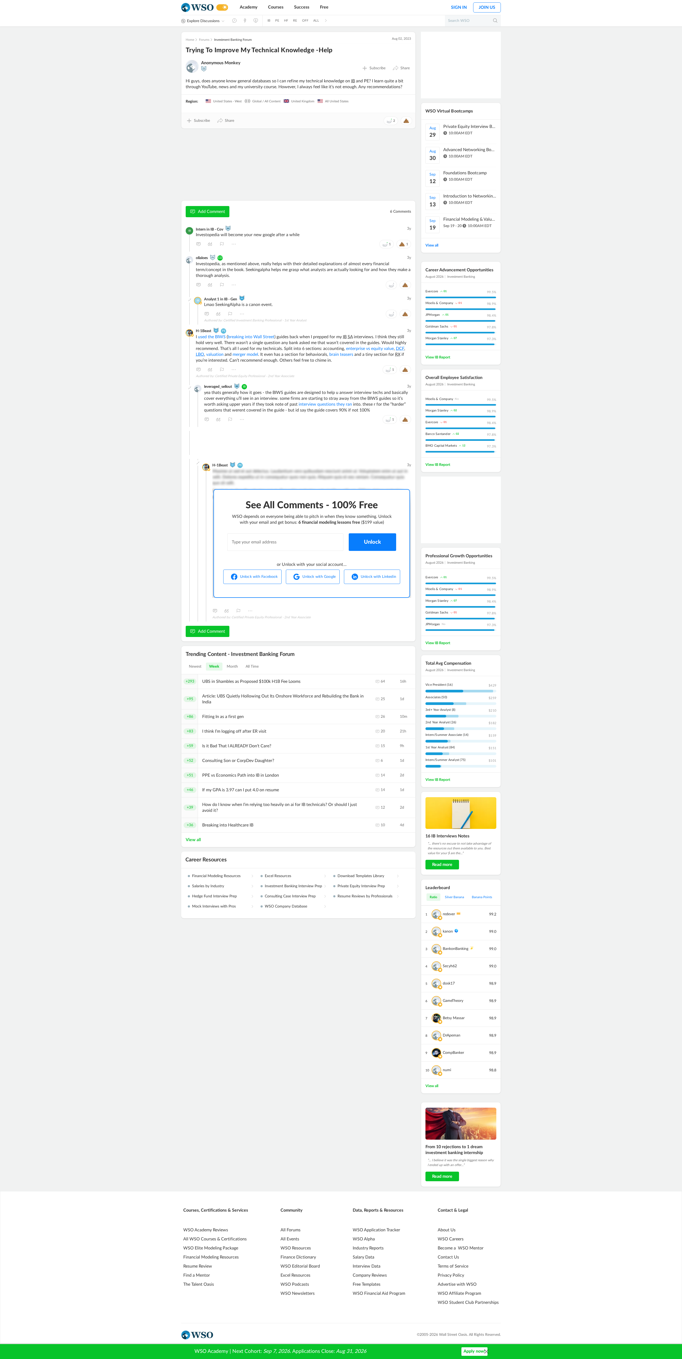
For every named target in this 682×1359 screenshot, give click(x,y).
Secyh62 (450, 966)
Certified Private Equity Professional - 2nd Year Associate (254, 376)
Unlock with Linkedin (378, 577)
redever (449, 914)
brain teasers (341, 354)
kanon (448, 931)
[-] (189, 300)
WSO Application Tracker (376, 1230)
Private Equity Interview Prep (361, 886)
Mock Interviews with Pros (214, 906)
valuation (215, 354)
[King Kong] (242, 298)
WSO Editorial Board (300, 1266)
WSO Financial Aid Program (379, 1293)
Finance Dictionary (298, 1257)
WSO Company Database (286, 906)
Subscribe (377, 68)
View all (193, 840)
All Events (290, 1239)
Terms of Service (453, 1266)
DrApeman (451, 1035)
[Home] (197, 7)
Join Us (487, 7)
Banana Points (482, 897)
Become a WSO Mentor (461, 1248)
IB (268, 20)
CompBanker (453, 1053)
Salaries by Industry (208, 886)
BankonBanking (455, 949)
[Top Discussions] (245, 21)
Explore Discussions (203, 21)
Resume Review (197, 1266)
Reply (198, 244)
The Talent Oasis (198, 1284)
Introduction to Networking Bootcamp (470, 196)
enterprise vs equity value (370, 348)
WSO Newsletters (298, 1293)
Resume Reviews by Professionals (365, 896)
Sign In (459, 7)
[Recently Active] (234, 21)
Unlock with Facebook (259, 577)
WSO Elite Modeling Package (210, 1248)
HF (286, 20)
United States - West (227, 101)
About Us (447, 1230)
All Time (252, 666)
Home (190, 39)
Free (324, 7)
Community (291, 1210)
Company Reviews (370, 1275)
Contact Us (448, 1257)
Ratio (433, 897)
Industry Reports (368, 1248)
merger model (245, 354)
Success (301, 7)
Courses (275, 7)
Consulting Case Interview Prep (290, 896)
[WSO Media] (256, 21)
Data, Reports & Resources (378, 1210)
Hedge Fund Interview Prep (214, 896)
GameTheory (453, 1001)
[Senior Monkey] (228, 228)
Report (222, 244)
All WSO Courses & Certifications (215, 1239)
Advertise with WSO (457, 1284)
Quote (210, 244)
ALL (316, 20)
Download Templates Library (361, 876)
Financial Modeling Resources (216, 876)
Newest (195, 666)
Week (214, 666)
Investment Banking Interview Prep (293, 886)
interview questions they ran (325, 404)
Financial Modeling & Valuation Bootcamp (470, 219)
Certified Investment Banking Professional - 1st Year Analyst (264, 320)
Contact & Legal (453, 1210)
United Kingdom (302, 101)
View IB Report (437, 357)
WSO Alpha (364, 1239)
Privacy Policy (451, 1275)
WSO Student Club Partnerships (468, 1302)
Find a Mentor (196, 1275)
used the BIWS (212, 337)
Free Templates (366, 1284)
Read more (442, 864)
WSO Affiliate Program (459, 1293)
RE (295, 20)
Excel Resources (278, 876)
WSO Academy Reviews (205, 1230)
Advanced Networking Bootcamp (470, 150)
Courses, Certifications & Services (215, 1210)
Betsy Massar (454, 1018)
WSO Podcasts (295, 1284)
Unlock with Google (319, 577)
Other (233, 244)
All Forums (291, 1230)
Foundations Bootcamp (465, 173)
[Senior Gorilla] (216, 330)
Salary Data (363, 1257)
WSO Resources (296, 1248)
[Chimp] (203, 69)
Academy (248, 7)
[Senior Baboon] (236, 386)
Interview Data (366, 1266)
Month (232, 666)
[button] (401, 68)
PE (277, 20)
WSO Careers (451, 1239)
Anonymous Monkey (220, 63)
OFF (305, 20)
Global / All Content (266, 101)
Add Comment (211, 211)
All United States (336, 101)
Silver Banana (454, 897)
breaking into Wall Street (251, 337)
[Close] (486, 1351)
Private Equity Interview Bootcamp (470, 126)
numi (447, 1070)
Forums (204, 39)
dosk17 (449, 983)
